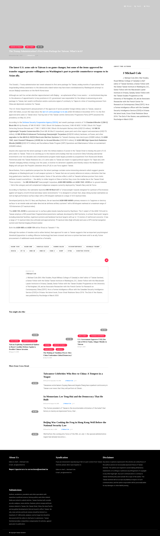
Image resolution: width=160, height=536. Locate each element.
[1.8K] (58, 341)
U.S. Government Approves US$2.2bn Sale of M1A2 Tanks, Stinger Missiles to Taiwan (92, 341)
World (60, 349)
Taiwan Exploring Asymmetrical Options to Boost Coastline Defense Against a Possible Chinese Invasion (24, 347)
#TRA (70, 251)
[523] (24, 385)
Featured (14, 341)
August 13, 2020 (14, 352)
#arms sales (59, 246)
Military (30, 47)
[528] (24, 337)
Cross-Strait (16, 47)
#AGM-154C (15, 246)
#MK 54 (42, 251)
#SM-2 (52, 251)
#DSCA (13, 251)
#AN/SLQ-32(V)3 (43, 246)
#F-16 (23, 251)
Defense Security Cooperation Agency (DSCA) (40, 122)
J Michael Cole (31, 55)
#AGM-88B (28, 246)
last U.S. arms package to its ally (55, 112)
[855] (24, 436)
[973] (93, 332)
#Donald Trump (93, 246)
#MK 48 (32, 251)
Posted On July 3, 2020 (50, 429)
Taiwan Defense (29, 341)
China (47, 345)
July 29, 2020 (48, 357)
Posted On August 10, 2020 (51, 403)
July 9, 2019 (82, 346)
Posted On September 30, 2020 (52, 380)
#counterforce (75, 246)
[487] (24, 414)
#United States (82, 251)
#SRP (61, 251)
